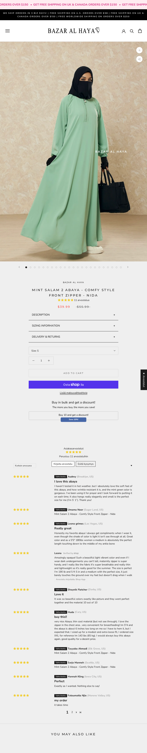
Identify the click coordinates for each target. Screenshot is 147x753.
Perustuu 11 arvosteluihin (73, 456)
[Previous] (19, 267)
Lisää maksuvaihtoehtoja (73, 392)
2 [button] (72, 712)
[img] (21, 477)
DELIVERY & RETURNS (46, 337)
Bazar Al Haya (73, 282)
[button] (66, 300)
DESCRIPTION (41, 315)
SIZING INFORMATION (46, 325)
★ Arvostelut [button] (144, 379)
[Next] (127, 267)
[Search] (132, 31)
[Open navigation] (7, 30)
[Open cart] (140, 31)
